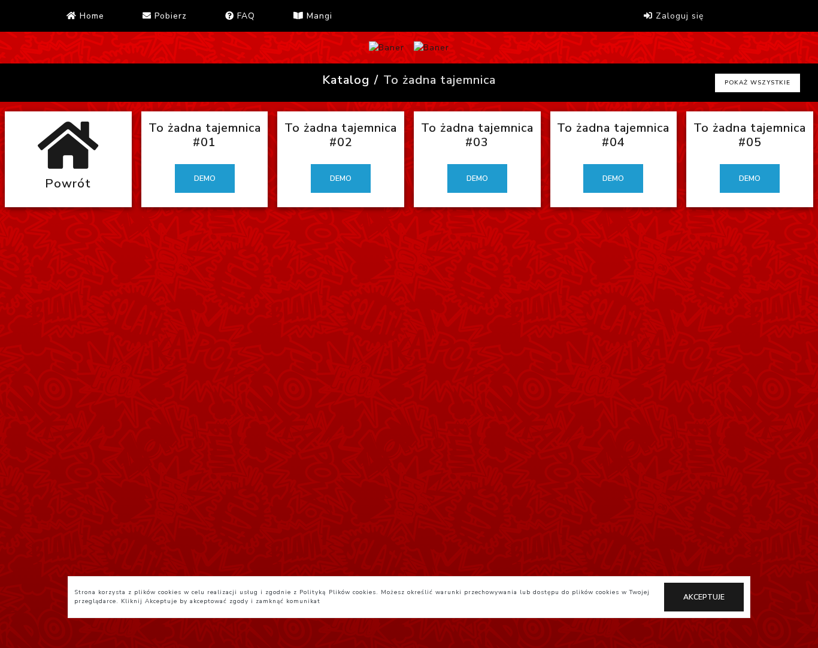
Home (90, 16)
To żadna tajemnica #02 (340, 135)
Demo (205, 178)
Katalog (345, 80)
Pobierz (169, 16)
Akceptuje (704, 597)
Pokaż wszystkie (757, 82)
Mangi (318, 16)
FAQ (244, 16)
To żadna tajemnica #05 (749, 135)
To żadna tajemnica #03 (477, 135)
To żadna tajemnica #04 (613, 135)
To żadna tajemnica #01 (205, 135)
